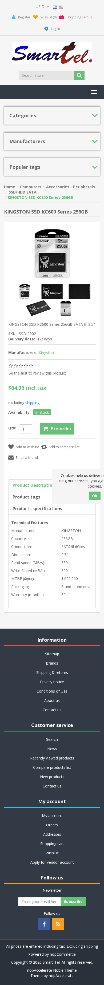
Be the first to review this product (37, 373)
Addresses (52, 834)
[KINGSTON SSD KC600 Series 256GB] (25, 291)
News (52, 748)
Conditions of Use (52, 691)
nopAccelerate (61, 975)
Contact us (52, 709)
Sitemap (52, 653)
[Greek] (55, 6)
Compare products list (52, 767)
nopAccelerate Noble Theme (52, 970)
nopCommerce (63, 954)
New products (52, 776)
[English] (61, 6)
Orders (52, 824)
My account (52, 815)
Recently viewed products (52, 758)
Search (52, 739)
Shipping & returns (52, 672)
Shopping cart (52, 843)
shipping (32, 402)
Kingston (46, 352)
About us (52, 700)
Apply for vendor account (52, 862)
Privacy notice (52, 681)
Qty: (12, 428)
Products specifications (37, 509)
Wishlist (52, 852)
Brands (52, 663)
